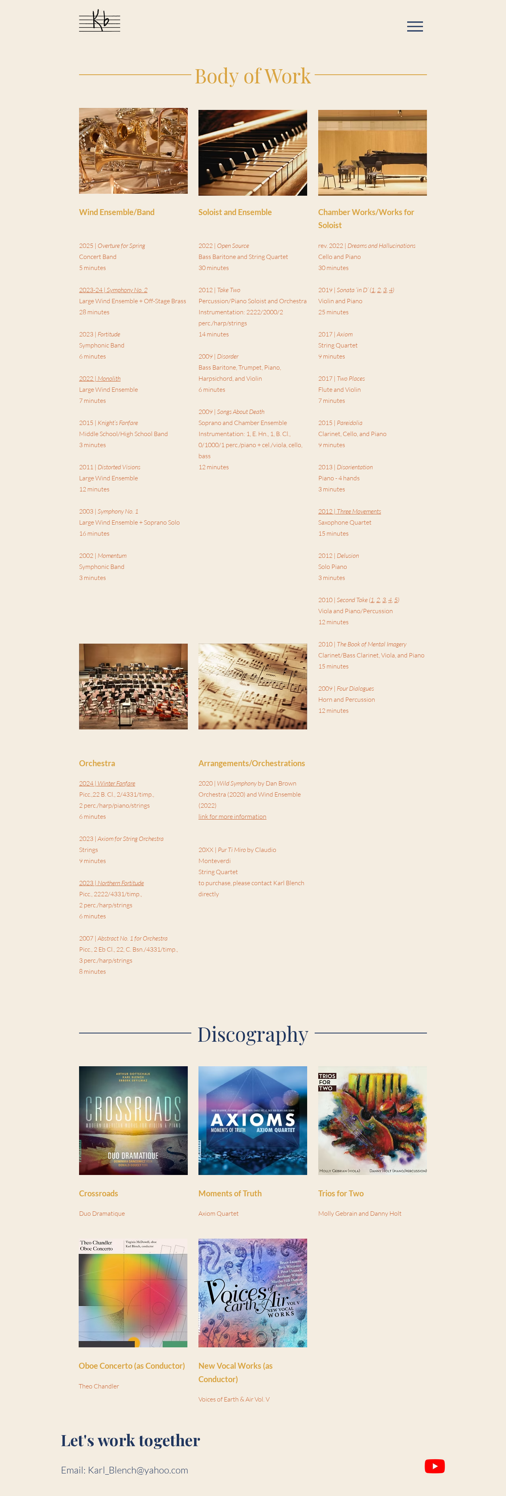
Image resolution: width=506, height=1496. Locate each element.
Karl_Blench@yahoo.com (138, 1470)
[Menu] (415, 26)
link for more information (232, 816)
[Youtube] (435, 1466)
